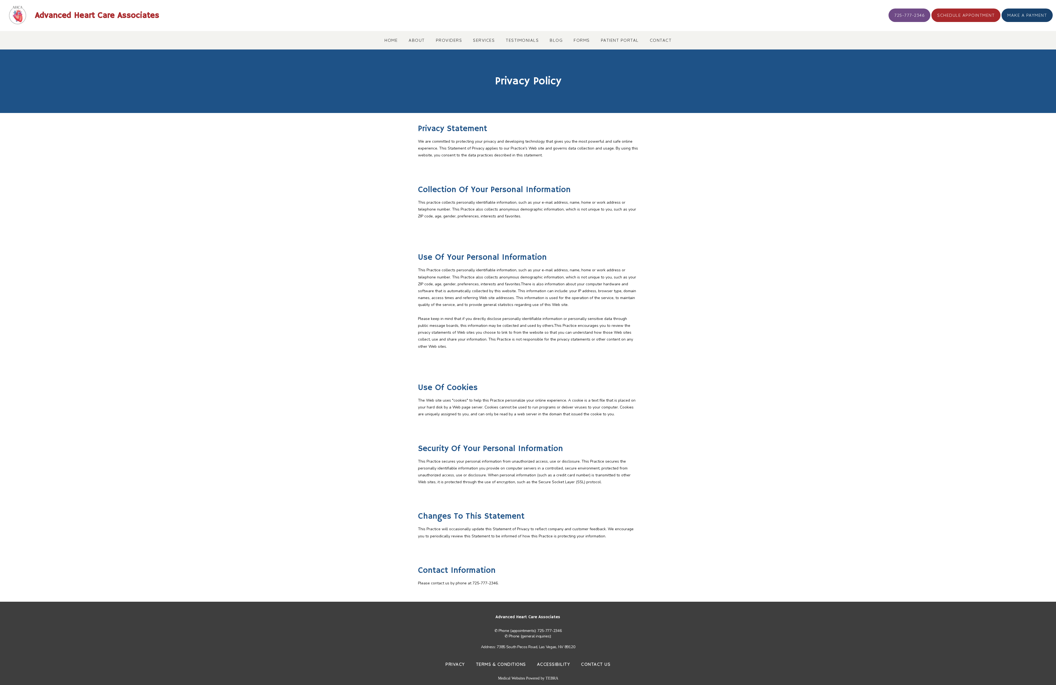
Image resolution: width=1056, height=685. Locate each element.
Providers (449, 40)
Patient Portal (620, 40)
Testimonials (522, 40)
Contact (661, 40)
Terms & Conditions (501, 664)
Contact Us (595, 664)
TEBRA (552, 678)
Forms (582, 40)
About (417, 40)
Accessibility (553, 664)
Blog (556, 40)
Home (391, 40)
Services (484, 40)
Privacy (455, 664)
